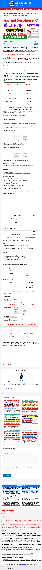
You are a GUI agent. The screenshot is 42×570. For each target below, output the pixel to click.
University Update (28, 9)
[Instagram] (8, 388)
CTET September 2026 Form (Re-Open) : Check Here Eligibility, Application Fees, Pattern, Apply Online (10, 496)
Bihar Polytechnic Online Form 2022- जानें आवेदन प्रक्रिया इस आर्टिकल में (11, 427)
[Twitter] (5, 364)
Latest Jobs (8, 9)
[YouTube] (11, 388)
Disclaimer (4, 566)
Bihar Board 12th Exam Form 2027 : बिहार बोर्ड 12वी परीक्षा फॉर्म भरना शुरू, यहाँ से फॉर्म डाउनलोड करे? (30, 492)
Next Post (38, 393)
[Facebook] (3, 364)
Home (2, 9)
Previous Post (4, 393)
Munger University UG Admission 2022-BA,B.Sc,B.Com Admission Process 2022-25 (29, 441)
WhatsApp (26, 333)
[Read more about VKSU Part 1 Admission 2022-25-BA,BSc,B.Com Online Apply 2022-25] (30, 418)
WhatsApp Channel (8, 41)
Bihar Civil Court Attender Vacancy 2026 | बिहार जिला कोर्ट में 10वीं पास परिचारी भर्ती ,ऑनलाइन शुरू (30, 499)
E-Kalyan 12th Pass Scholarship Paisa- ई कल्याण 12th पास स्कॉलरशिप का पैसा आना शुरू (12, 411)
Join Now (36, 41)
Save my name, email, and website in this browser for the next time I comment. (20, 471)
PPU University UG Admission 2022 (11, 441)
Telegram (31, 333)
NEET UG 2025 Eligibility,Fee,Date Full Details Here (14, 82)
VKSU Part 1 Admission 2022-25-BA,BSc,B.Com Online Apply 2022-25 (30, 425)
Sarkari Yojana (37, 9)
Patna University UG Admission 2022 (29, 411)
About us (17, 566)
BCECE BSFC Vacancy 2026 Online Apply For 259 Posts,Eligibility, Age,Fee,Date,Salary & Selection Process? (30, 488)
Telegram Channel (8, 43)
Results (20, 9)
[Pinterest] (8, 364)
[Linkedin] (10, 364)
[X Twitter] (4, 388)
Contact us (10, 568)
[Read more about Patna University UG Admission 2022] (30, 404)
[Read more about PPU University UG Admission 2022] (12, 435)
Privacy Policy (11, 566)
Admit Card (15, 9)
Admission (5, 17)
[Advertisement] (21, 203)
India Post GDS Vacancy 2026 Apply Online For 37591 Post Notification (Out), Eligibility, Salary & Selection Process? (30, 503)
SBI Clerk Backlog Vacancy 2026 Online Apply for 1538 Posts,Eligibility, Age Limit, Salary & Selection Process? (11, 488)
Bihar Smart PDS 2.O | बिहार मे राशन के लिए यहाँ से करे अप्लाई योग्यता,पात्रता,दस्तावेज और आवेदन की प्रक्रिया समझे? (11, 499)
